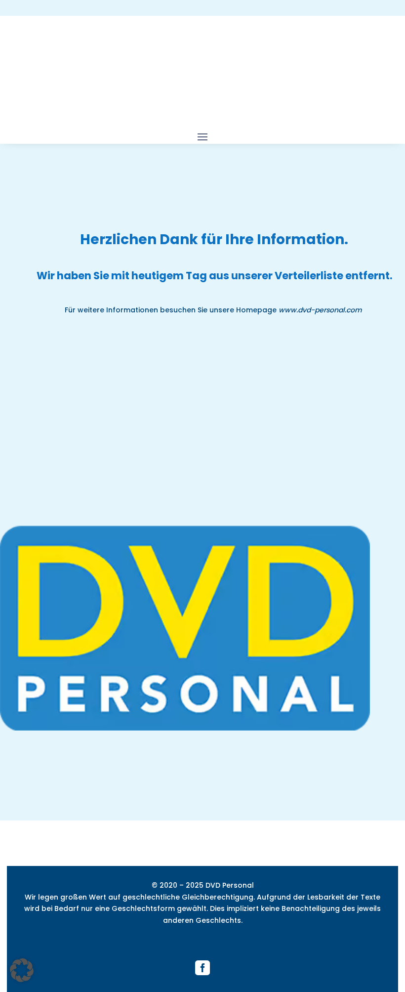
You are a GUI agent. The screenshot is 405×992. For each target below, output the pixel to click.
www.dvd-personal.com (321, 310)
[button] (21, 970)
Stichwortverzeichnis (202, 939)
